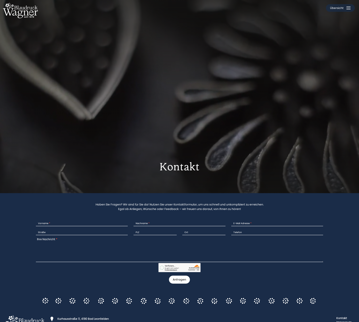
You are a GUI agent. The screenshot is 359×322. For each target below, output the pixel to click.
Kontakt (341, 318)
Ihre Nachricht (47, 239)
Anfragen (179, 280)
